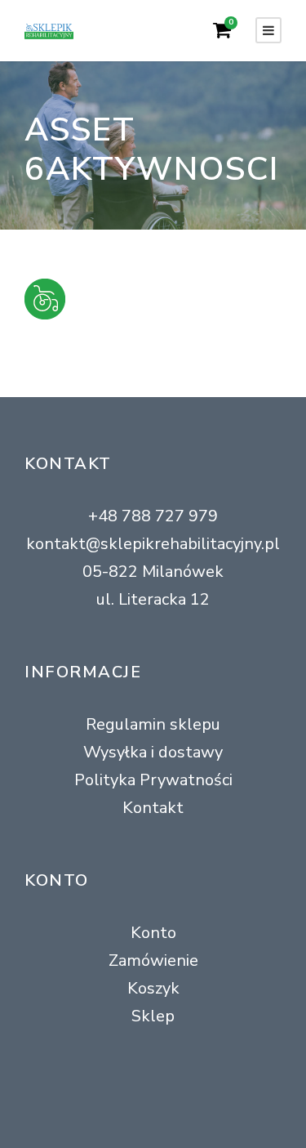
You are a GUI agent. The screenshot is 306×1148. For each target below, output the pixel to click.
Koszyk (153, 988)
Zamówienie (153, 960)
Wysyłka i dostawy (153, 752)
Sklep (153, 1016)
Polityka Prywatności (153, 780)
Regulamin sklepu (153, 724)
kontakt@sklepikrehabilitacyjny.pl (153, 544)
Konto (153, 933)
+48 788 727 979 (153, 516)
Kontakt (153, 808)
